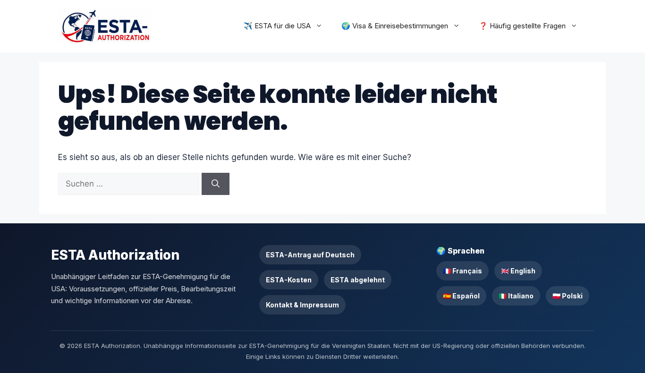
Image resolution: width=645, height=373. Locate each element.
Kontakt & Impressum (302, 305)
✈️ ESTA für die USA (277, 25)
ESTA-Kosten (289, 280)
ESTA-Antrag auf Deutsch (310, 255)
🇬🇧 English (518, 271)
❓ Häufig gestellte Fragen (522, 25)
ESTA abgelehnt (358, 280)
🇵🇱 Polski (567, 296)
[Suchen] (215, 184)
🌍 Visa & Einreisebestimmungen (394, 25)
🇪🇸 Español (461, 296)
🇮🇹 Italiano (516, 296)
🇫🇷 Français (462, 271)
